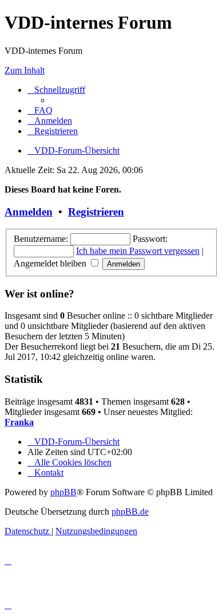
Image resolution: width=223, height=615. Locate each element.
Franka (19, 422)
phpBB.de (130, 511)
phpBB (63, 492)
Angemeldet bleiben (51, 263)
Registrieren (96, 212)
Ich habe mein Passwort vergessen (138, 251)
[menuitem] (40, 110)
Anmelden (29, 212)
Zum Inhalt (25, 70)
